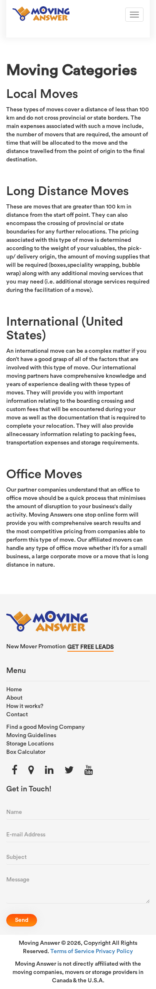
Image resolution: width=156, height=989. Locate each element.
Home (14, 690)
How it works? (24, 706)
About (14, 698)
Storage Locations (30, 744)
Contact (17, 715)
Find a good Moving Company (45, 727)
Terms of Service (72, 951)
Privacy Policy (114, 951)
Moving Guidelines (31, 735)
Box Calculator (25, 752)
